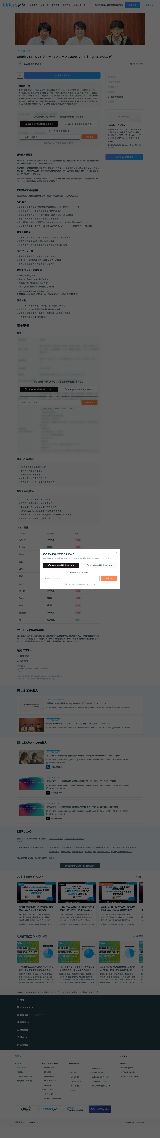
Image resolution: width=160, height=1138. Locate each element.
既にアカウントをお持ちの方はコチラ (80, 584)
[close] (117, 552)
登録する (109, 578)
